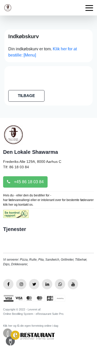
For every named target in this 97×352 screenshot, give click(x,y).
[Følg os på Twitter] (34, 284)
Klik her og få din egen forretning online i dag (30, 325)
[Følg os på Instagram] (21, 284)
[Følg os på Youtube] (73, 284)
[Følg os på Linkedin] (47, 284)
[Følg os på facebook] (8, 284)
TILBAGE (26, 95)
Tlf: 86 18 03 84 (16, 167)
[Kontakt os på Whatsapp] (60, 284)
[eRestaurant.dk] (29, 336)
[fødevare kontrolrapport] (16, 215)
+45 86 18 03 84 (28, 182)
